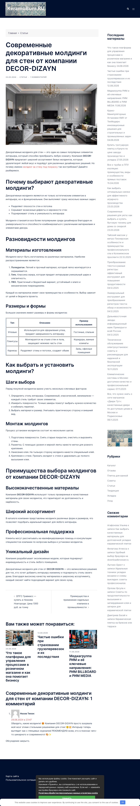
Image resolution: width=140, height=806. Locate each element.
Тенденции (113, 490)
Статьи (24, 33)
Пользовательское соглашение (22, 779)
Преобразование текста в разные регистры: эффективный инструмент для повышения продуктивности (116, 273)
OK (122, 802)
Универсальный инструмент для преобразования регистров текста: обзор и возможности (119, 300)
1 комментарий (38, 77)
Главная (12, 33)
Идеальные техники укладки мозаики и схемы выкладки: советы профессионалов (117, 576)
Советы (111, 480)
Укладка (111, 495)
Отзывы (111, 470)
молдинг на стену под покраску (40, 166)
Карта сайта (12, 776)
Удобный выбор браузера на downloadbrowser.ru (118, 556)
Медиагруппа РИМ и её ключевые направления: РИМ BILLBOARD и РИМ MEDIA (82, 666)
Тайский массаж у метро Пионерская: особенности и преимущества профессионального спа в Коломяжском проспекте (118, 246)
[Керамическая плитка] (25, 8)
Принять (67, 798)
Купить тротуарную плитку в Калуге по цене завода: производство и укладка (118, 152)
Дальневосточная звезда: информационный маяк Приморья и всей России (117, 323)
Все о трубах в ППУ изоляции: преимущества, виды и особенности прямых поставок (118, 172)
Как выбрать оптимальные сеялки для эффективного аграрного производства (118, 195)
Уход (110, 500)
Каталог (111, 465)
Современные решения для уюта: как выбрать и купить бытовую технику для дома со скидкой (119, 219)
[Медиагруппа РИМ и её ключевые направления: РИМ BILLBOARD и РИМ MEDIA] (83, 639)
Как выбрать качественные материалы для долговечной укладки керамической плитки (119, 536)
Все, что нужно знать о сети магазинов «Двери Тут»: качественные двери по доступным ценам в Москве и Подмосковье (119, 405)
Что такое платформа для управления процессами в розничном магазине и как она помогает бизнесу (18, 666)
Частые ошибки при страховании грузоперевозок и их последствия (51, 647)
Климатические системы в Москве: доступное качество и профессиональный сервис (119, 381)
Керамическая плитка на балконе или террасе (119, 623)
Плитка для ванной (117, 475)
